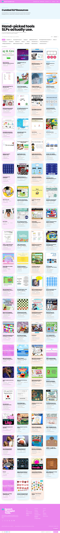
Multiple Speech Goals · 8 (33, 39)
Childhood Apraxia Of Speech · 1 (18, 43)
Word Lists (47, 1)
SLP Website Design (37, 518)
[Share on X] (4, 532)
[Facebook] (3, 520)
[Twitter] (5, 520)
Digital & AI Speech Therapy (29, 513)
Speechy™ (27, 515)
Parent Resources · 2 (35, 41)
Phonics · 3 (23, 41)
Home (27, 510)
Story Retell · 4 (11, 41)
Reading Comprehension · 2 (6, 43)
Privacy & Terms (45, 516)
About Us (44, 510)
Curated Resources (37, 514)
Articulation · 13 (9, 39)
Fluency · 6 (54, 39)
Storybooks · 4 (4, 41)
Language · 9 (26, 39)
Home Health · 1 (27, 43)
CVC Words (36, 511)
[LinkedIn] (9, 520)
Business (53, 1)
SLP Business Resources (36, 516)
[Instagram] (7, 520)
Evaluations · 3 (17, 41)
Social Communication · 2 (44, 41)
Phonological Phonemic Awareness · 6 (45, 39)
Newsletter (44, 513)
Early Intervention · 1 (35, 43)
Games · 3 (28, 41)
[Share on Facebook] (8, 532)
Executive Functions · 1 (43, 43)
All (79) (3, 39)
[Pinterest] (12, 520)
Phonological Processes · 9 (17, 39)
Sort (52, 36)
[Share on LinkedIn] (6, 532)
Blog (57, 1)
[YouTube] (14, 520)
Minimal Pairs (42, 1)
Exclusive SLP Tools (36, 1)
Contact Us (44, 514)
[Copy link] (9, 532)
